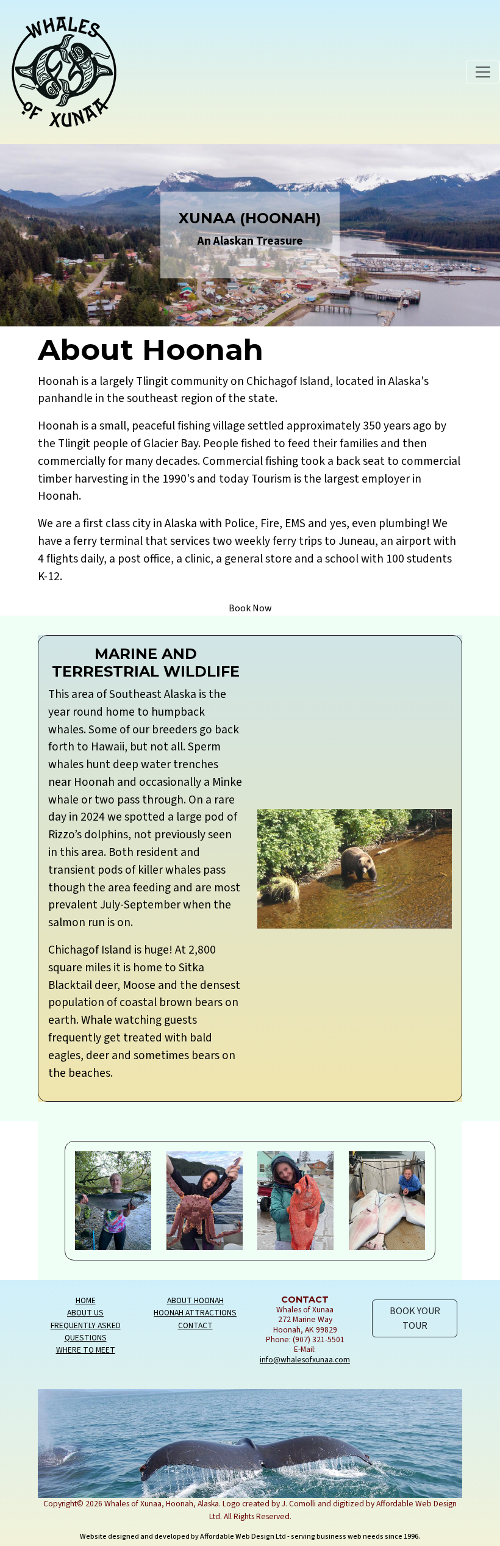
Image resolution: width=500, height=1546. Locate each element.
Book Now (250, 608)
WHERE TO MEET (85, 1350)
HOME (86, 1300)
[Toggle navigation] (483, 72)
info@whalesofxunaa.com (305, 1359)
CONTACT (195, 1325)
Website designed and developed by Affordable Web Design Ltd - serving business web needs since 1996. (250, 1536)
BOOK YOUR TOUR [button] (415, 1318)
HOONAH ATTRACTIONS (195, 1312)
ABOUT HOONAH (195, 1300)
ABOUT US (85, 1312)
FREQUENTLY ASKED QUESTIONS (86, 1331)
